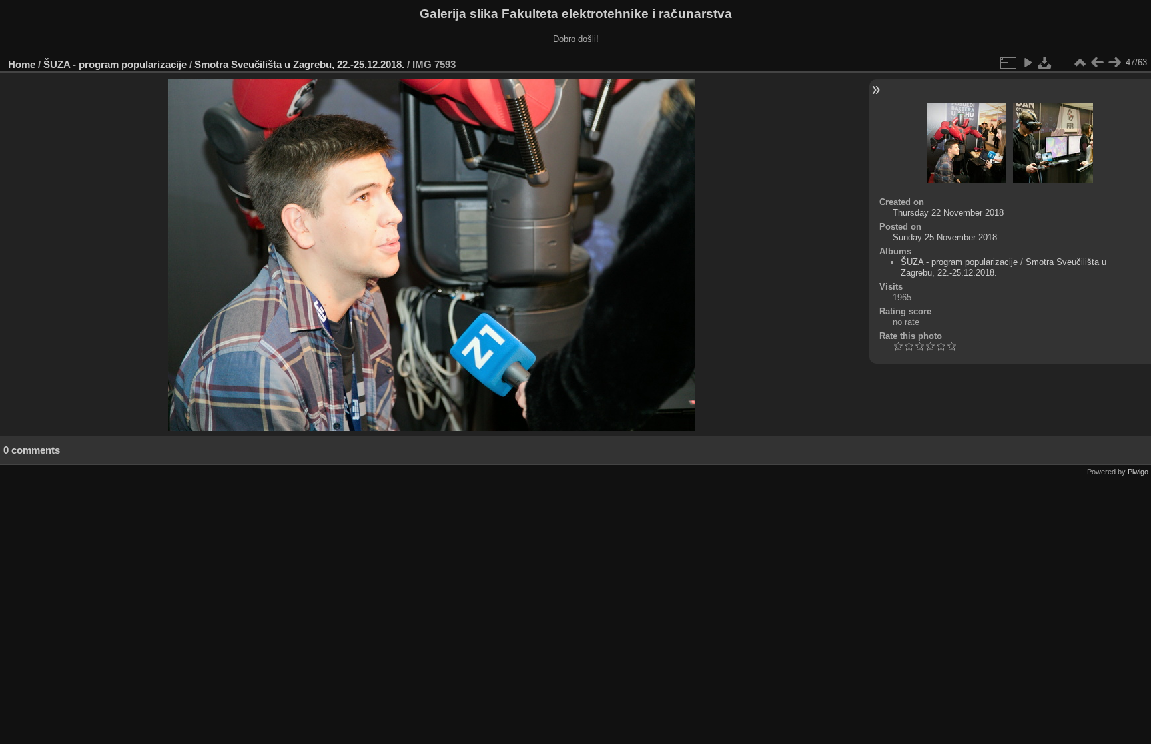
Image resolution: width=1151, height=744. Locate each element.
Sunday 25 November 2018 (945, 237)
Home (21, 64)
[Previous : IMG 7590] (1097, 62)
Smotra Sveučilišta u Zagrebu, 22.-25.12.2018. (299, 64)
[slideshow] (1027, 62)
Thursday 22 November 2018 (948, 213)
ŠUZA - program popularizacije (115, 64)
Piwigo (1138, 472)
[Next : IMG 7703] (1114, 62)
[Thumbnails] (1079, 62)
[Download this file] (1045, 62)
